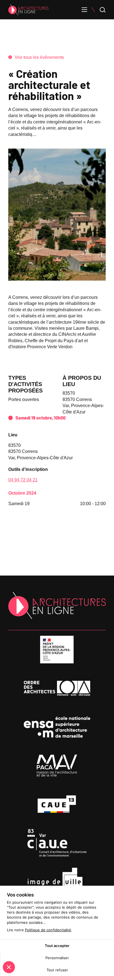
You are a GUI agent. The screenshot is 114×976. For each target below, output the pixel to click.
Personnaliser (57, 958)
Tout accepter (57, 945)
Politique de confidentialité (48, 930)
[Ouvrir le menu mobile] (84, 9)
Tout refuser (57, 970)
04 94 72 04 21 (23, 480)
